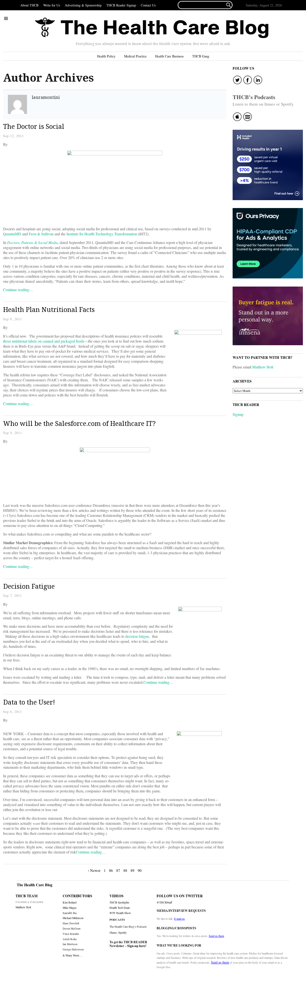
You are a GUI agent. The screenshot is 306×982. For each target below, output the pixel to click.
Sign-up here (136, 945)
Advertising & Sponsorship (83, 5)
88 (125, 870)
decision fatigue (137, 636)
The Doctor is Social (33, 126)
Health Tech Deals (119, 907)
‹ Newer (94, 870)
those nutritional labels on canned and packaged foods (43, 341)
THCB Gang (200, 56)
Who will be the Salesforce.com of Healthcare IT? (79, 423)
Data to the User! (29, 702)
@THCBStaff (164, 902)
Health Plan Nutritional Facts (49, 309)
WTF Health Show (120, 913)
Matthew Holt (262, 366)
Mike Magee (69, 907)
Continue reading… (18, 289)
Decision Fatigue (29, 586)
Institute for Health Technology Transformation (101, 233)
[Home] (151, 28)
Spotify (122, 932)
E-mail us (179, 918)
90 (140, 870)
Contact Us (148, 5)
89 (132, 870)
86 (111, 870)
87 (118, 870)
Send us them (216, 936)
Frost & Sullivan (41, 233)
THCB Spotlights (119, 902)
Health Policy (106, 56)
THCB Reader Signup (121, 5)
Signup (238, 414)
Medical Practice (135, 56)
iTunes (113, 932)
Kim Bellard (69, 902)
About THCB (29, 5)
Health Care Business (169, 56)
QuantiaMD (12, 233)
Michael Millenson (73, 918)
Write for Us (51, 5)
